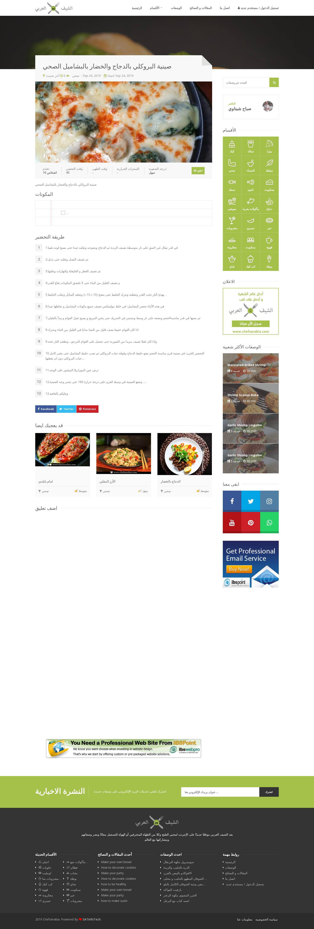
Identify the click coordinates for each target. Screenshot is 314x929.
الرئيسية (137, 8)
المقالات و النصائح (201, 8)
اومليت (46, 873)
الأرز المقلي (107, 481)
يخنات (73, 873)
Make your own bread (116, 862)
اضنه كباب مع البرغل (176, 901)
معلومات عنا (244, 919)
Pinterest (89, 409)
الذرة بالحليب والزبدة (176, 867)
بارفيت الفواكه (172, 890)
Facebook (47, 409)
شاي (232, 266)
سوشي (232, 209)
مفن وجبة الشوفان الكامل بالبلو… (184, 884)
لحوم (251, 190)
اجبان (45, 862)
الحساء (251, 170)
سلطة (269, 170)
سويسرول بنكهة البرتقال (178, 862)
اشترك (269, 792)
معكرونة (232, 247)
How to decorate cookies (118, 867)
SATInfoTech (92, 919)
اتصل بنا (225, 8)
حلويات (46, 867)
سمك (232, 190)
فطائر (73, 867)
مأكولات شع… (78, 862)
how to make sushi (114, 901)
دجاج (269, 209)
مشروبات (232, 228)
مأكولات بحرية (251, 209)
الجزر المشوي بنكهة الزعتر (180, 895)
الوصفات (176, 8)
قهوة (269, 247)
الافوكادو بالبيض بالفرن (177, 873)
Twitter (68, 409)
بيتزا (269, 151)
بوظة (269, 266)
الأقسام (154, 8)
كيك (232, 151)
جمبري (251, 228)
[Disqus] (123, 569)
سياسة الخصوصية (266, 919)
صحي (45, 491)
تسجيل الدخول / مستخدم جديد (259, 8)
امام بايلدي (45, 481)
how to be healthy (113, 884)
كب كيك (250, 266)
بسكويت (269, 190)
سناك (251, 151)
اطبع (199, 170)
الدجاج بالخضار (170, 481)
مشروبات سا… (51, 879)
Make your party (112, 873)
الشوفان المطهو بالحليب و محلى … (185, 879)
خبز (269, 228)
